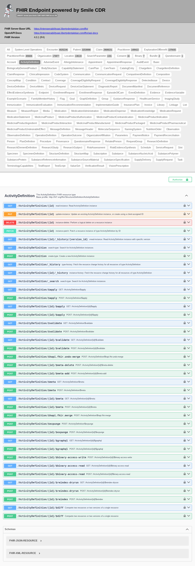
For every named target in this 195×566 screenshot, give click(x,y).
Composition (163, 74)
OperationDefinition (45, 135)
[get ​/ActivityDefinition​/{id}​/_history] (188, 273)
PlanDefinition (27, 141)
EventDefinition (137, 92)
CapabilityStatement (73, 68)
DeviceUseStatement (82, 86)
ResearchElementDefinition (22, 147)
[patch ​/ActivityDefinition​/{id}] (188, 231)
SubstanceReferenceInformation (48, 159)
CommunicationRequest (108, 74)
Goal (72, 98)
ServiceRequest (164, 147)
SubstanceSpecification (116, 159)
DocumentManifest (132, 86)
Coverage (60, 80)
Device (166, 80)
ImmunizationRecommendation (74, 105)
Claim (104, 49)
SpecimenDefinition (33, 153)
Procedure (45, 141)
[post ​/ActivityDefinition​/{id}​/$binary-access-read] (188, 474)
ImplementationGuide (107, 105)
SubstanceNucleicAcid (140, 153)
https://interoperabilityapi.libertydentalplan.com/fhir (61, 28)
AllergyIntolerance (73, 62)
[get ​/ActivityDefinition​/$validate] (188, 323)
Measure (11, 111)
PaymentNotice (141, 135)
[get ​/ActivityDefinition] (188, 248)
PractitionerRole (19, 56)
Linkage (173, 105)
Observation (172, 129)
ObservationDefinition (18, 135)
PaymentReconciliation (166, 135)
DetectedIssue (149, 80)
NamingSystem (133, 129)
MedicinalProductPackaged (130, 123)
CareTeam (109, 68)
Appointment (95, 62)
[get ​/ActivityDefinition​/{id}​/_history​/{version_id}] (188, 239)
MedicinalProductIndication (153, 117)
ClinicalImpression (39, 74)
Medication (60, 111)
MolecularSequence (109, 129)
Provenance (62, 141)
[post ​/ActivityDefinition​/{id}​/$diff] (188, 516)
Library (161, 105)
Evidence (155, 92)
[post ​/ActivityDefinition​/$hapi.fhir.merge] (188, 415)
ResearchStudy (50, 147)
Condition (31, 80)
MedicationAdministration (85, 111)
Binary (139, 56)
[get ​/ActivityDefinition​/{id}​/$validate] (188, 340)
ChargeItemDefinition (167, 68)
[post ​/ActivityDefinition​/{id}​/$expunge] (188, 432)
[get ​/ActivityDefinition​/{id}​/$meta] (188, 399)
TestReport (44, 166)
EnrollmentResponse (90, 92)
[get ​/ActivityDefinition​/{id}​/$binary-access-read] (188, 466)
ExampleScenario (16, 98)
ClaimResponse (16, 74)
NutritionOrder (153, 129)
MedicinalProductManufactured (93, 123)
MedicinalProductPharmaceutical (168, 123)
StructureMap (81, 153)
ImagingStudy (172, 98)
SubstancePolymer (168, 153)
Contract (45, 80)
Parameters (121, 135)
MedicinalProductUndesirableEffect (26, 129)
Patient (81, 49)
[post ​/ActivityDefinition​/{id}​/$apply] (188, 315)
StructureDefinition (59, 153)
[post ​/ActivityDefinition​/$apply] (188, 298)
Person (11, 141)
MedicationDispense (115, 111)
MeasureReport (29, 111)
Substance (117, 153)
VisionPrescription (119, 166)
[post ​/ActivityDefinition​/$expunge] (188, 424)
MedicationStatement (18, 117)
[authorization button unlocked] (184, 206)
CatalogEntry (127, 68)
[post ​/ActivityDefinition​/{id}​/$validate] (188, 348)
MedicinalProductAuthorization (75, 117)
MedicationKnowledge (143, 111)
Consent (123, 56)
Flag (62, 98)
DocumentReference (158, 86)
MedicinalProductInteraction (57, 123)
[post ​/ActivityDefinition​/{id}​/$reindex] (188, 499)
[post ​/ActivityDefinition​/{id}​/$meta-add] (188, 373)
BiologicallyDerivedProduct (22, 68)
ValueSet (75, 166)
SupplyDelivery (142, 159)
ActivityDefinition (30, 62)
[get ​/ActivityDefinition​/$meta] (188, 382)
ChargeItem (145, 68)
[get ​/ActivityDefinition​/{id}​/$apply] (188, 306)
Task (180, 159)
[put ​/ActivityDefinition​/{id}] (188, 214)
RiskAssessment (96, 147)
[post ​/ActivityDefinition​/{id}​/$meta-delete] (188, 365)
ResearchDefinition (157, 141)
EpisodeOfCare (115, 92)
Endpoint (44, 92)
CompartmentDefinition (138, 74)
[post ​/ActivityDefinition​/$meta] (188, 390)
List (185, 105)
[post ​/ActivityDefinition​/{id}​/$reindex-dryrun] (188, 491)
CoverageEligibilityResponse (121, 80)
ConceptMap (14, 80)
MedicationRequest (170, 111)
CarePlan (94, 68)
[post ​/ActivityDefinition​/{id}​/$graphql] (188, 449)
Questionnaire (174, 56)
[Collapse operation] (186, 195)
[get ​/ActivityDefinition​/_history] (188, 264)
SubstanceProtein (16, 159)
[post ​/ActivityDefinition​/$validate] (188, 331)
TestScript (60, 166)
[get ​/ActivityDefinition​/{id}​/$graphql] (188, 440)
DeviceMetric (37, 86)
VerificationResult (94, 166)
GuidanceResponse (124, 98)
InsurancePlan (132, 105)
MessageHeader (84, 129)
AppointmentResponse (119, 62)
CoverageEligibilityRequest (85, 80)
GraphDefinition (88, 98)
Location (73, 56)
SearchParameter (99, 56)
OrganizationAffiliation (98, 135)
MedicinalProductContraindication (115, 117)
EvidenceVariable (174, 92)
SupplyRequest (164, 159)
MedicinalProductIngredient (22, 123)
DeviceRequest (57, 86)
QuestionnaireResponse (87, 141)
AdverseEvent (51, 62)
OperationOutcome (71, 135)
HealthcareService (150, 98)
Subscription (100, 153)
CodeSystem (61, 74)
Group (105, 98)
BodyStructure (49, 68)
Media (46, 111)
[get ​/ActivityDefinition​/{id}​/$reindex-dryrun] (188, 482)
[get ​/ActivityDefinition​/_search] (188, 281)
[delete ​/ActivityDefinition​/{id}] (188, 222)
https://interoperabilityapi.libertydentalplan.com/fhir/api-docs (66, 33)
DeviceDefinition (16, 86)
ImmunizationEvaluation (39, 105)
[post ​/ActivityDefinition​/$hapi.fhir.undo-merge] (188, 357)
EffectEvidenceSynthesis (20, 92)
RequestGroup (134, 141)
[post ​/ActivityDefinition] (188, 256)
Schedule (146, 147)
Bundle (155, 56)
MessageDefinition (60, 129)
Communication (81, 74)
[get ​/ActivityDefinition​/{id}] (188, 206)
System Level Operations (28, 49)
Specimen (12, 153)
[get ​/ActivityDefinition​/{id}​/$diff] (188, 508)
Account (11, 62)
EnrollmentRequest (63, 92)
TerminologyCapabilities (20, 166)
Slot (180, 147)
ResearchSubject (72, 147)
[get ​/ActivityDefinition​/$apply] (188, 290)
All (8, 49)
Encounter (57, 49)
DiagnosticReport (107, 86)
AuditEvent (143, 62)
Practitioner (128, 49)
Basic (156, 62)
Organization (48, 56)
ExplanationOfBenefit (160, 49)
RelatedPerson (113, 141)
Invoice (148, 105)
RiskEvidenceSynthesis (123, 147)
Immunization (14, 105)
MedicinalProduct (44, 117)
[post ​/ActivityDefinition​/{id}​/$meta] (188, 407)
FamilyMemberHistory (43, 98)
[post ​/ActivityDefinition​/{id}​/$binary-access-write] (188, 457)
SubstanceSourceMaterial (85, 159)
